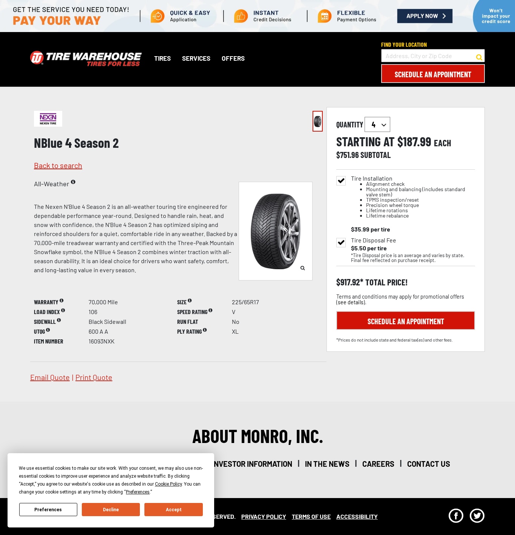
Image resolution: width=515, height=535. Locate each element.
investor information (252, 463)
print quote (93, 377)
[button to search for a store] (479, 55)
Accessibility (357, 516)
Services (196, 58)
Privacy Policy (263, 516)
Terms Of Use (311, 516)
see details (350, 302)
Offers (233, 58)
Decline (111, 509)
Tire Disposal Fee (373, 240)
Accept (174, 509)
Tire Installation (408, 197)
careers (378, 463)
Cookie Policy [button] (168, 484)
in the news (327, 463)
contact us (428, 463)
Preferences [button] (138, 492)
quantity (350, 124)
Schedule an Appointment (433, 74)
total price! (385, 282)
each (442, 142)
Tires (162, 58)
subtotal (375, 154)
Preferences (48, 509)
